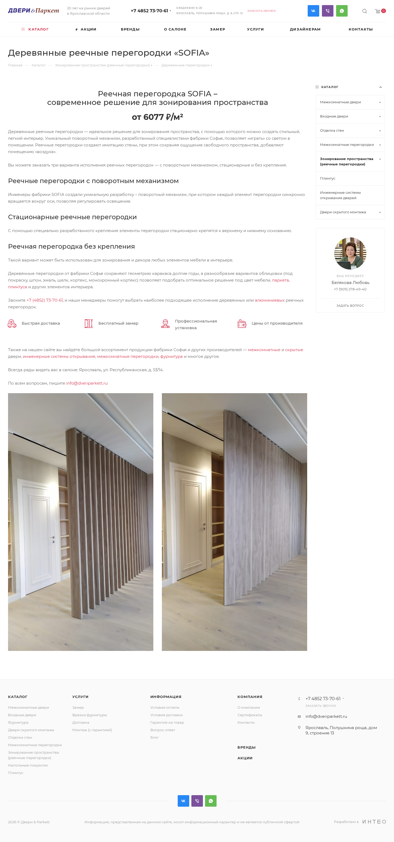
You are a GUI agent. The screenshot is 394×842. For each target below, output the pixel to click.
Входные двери (22, 715)
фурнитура (171, 356)
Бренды (246, 747)
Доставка (80, 722)
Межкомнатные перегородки (35, 745)
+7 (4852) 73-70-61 (45, 300)
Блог (154, 737)
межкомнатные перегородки (127, 356)
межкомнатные (264, 349)
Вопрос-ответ (162, 730)
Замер (78, 707)
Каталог (18, 697)
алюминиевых (270, 300)
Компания (249, 697)
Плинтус (15, 773)
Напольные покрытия (28, 765)
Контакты (246, 722)
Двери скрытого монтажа (31, 730)
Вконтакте (313, 11)
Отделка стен (20, 737)
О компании (248, 707)
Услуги (80, 697)
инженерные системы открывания (59, 356)
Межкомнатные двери (28, 707)
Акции (245, 758)
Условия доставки (166, 715)
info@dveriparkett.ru (87, 383)
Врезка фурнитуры (89, 715)
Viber (327, 11)
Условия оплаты (164, 707)
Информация (166, 697)
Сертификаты (249, 715)
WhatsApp (342, 11)
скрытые (294, 349)
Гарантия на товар (167, 722)
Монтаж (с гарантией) (92, 730)
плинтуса (17, 286)
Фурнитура (18, 722)
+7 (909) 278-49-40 (350, 289)
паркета (280, 280)
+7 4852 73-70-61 (149, 10)
